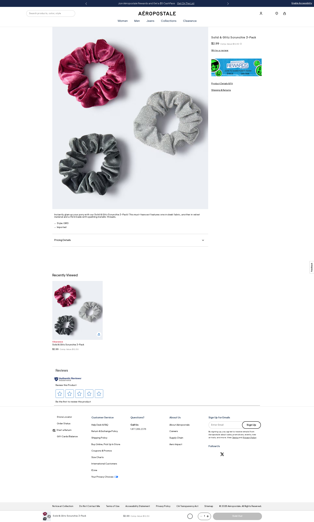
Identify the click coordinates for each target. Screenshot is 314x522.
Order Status (63, 424)
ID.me (94, 470)
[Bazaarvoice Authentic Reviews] (68, 379)
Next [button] (227, 3)
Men (137, 21)
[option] (77, 318)
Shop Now (234, 3)
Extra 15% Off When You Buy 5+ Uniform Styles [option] (206, 3)
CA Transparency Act (187, 506)
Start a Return (63, 430)
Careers (173, 431)
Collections (168, 21)
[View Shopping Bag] (284, 13)
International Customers (104, 464)
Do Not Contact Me (89, 506)
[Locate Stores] (276, 13)
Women (123, 21)
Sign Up (251, 425)
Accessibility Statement (137, 506)
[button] (60, 394)
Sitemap (208, 506)
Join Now (245, 73)
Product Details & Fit (222, 84)
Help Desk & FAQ (99, 425)
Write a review (219, 51)
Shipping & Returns (221, 90)
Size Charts (97, 457)
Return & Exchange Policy (104, 431)
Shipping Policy (99, 438)
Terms (235, 438)
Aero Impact (175, 444)
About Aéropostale (179, 425)
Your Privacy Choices (102, 477)
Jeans (150, 21)
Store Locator (64, 417)
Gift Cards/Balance (67, 437)
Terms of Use (112, 506)
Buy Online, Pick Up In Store (105, 444)
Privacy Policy (249, 438)
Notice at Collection (62, 506)
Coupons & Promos (101, 451)
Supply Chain (176, 438)
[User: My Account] (261, 13)
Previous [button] (87, 3)
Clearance (190, 21)
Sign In (230, 73)
